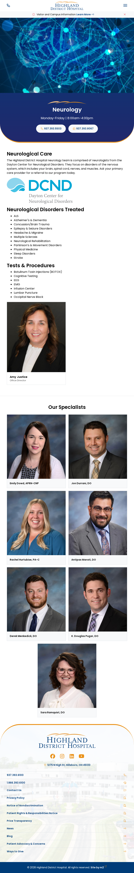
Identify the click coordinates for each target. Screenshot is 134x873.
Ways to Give (15, 851)
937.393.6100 (15, 775)
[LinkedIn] (71, 756)
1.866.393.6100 (16, 782)
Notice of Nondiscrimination (25, 805)
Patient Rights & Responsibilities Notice (32, 813)
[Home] (67, 5)
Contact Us (14, 790)
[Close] (124, 14)
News (10, 828)
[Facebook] (52, 756)
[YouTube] (81, 756)
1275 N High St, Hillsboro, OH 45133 (68, 765)
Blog (10, 836)
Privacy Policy (15, 798)
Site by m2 (97, 867)
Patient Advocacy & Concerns (26, 844)
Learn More (83, 14)
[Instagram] (62, 756)
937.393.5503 (52, 128)
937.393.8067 (85, 128)
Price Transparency (19, 821)
